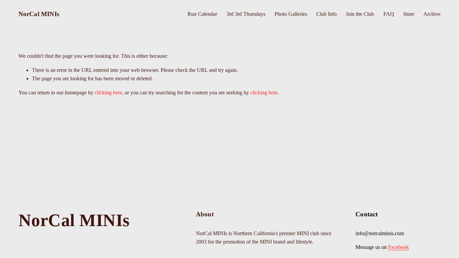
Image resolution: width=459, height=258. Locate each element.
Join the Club (360, 14)
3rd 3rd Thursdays (245, 14)
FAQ (388, 14)
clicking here (108, 92)
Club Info (326, 14)
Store (408, 14)
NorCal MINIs (38, 13)
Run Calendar (202, 14)
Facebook (398, 247)
